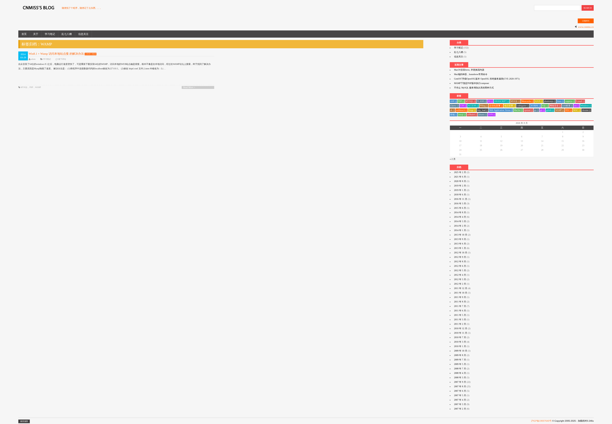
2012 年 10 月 (460, 252)
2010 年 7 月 (460, 337)
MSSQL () (515, 101)
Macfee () (518, 110)
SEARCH (587, 8)
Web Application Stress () (500, 110)
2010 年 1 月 (460, 346)
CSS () (463, 106)
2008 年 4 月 (460, 373)
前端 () (453, 114)
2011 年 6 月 (460, 310)
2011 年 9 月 (460, 297)
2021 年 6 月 (460, 177)
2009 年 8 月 (460, 355)
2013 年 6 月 (460, 244)
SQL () (545, 106)
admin (33, 59)
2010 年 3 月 (460, 342)
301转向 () (535, 106)
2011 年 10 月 (460, 293)
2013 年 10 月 (460, 235)
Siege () (472, 110)
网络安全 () (555, 106)
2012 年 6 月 (460, 266)
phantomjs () (549, 101)
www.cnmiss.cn (586, 27)
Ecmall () (580, 101)
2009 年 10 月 (460, 351)
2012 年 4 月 (460, 275)
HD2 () (568, 110)
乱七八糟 (67, 34)
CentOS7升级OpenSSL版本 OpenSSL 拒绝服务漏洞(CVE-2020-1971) (487, 79)
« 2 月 (452, 159)
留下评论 (62, 59)
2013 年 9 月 (460, 239)
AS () (490, 101)
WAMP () (559, 110)
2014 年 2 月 (460, 226)
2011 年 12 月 (460, 288)
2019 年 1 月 (460, 190)
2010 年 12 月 (460, 328)
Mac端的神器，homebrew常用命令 (470, 74)
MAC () (576, 110)
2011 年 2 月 (460, 324)
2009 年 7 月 (460, 360)
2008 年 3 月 (460, 377)
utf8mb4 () (472, 114)
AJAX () (539, 101)
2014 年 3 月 (460, 221)
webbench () (461, 110)
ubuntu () (482, 114)
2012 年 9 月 (460, 257)
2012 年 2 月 (460, 284)
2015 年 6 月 (460, 208)
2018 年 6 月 (460, 194)
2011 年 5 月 (460, 315)
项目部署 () (509, 106)
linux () (560, 101)
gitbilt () (550, 110)
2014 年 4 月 (460, 217)
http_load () (482, 110)
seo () (576, 106)
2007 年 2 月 (460, 409)
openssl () (528, 110)
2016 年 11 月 (460, 199)
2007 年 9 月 (460, 382)
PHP (31, 87)
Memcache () (527, 101)
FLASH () (481, 101)
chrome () (586, 110)
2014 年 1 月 (460, 230)
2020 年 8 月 (460, 181)
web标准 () (567, 106)
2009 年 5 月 (460, 364)
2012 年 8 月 (460, 261)
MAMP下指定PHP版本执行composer (471, 83)
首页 (24, 34)
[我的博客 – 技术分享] (38, 9)
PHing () (484, 106)
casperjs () (569, 101)
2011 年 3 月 (460, 319)
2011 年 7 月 (460, 306)
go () (536, 110)
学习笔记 (50, 34)
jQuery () (454, 106)
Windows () (586, 106)
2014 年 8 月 (460, 212)
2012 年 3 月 (460, 279)
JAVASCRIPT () (501, 101)
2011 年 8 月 (460, 302)
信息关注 (83, 34)
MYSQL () (470, 101)
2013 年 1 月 (460, 248)
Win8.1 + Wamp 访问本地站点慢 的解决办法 (56, 53)
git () (542, 110)
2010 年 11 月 (460, 333)
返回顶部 (24, 421)
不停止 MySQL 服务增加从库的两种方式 (474, 88)
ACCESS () (473, 106)
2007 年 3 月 (460, 404)
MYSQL (24, 87)
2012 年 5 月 (460, 270)
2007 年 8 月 (460, 386)
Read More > (189, 87)
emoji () (462, 114)
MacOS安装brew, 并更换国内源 (469, 70)
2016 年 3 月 (460, 203)
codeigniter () (523, 106)
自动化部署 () (496, 106)
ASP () (453, 101)
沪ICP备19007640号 (541, 421)
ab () (452, 110)
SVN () (491, 114)
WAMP (38, 87)
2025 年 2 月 (460, 172)
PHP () (461, 101)
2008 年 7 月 (460, 368)
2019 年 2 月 (460, 186)
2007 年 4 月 (460, 400)
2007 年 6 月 (460, 391)
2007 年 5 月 (460, 395)
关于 (35, 34)
